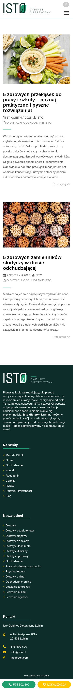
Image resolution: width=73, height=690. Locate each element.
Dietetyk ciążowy (16, 535)
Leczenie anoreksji (18, 586)
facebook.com (19, 657)
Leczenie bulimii (16, 592)
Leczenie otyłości (17, 597)
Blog (8, 495)
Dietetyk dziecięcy (17, 540)
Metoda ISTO (14, 455)
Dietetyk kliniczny (17, 551)
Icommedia (43, 675)
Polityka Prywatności (19, 490)
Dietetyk (11, 525)
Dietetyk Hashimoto (18, 546)
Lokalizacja (56, 684)
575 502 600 (19, 646)
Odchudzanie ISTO (37, 122)
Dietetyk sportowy (17, 556)
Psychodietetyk (15, 571)
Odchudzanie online (18, 581)
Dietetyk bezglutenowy (20, 530)
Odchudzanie (14, 465)
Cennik (10, 480)
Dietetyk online (15, 576)
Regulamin (12, 475)
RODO (10, 485)
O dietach (14, 122)
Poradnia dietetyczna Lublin (23, 566)
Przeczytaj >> (61, 184)
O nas (9, 460)
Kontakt (10, 470)
